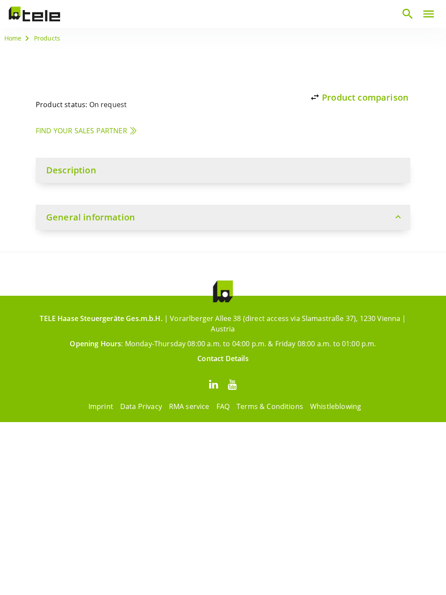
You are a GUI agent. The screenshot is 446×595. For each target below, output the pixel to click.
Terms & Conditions (270, 406)
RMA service (189, 406)
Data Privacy (141, 406)
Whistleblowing (335, 406)
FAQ (223, 406)
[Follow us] (213, 384)
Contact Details (222, 358)
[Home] (34, 14)
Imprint (100, 406)
